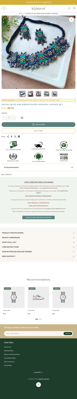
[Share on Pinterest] (19, 136)
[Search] (69, 8)
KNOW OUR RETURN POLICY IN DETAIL (38, 217)
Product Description (11, 167)
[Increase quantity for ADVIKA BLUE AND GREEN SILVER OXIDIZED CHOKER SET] (14, 118)
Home (20, 13)
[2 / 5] (30, 94)
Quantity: (4, 113)
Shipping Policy (8, 351)
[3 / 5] (38, 94)
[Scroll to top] (38, 384)
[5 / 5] (54, 94)
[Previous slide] (9, 2)
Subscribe (68, 333)
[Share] (8, 136)
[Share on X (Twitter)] (15, 136)
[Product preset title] (14, 297)
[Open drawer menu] (4, 8)
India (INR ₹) (37, 372)
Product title (6, 310)
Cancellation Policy (10, 358)
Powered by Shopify (43, 379)
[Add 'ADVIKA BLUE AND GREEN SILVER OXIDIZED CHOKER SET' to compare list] (22, 117)
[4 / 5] (46, 94)
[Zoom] (71, 19)
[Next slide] (67, 2)
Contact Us (7, 347)
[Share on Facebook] (11, 136)
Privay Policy (8, 365)
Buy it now (38, 131)
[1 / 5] (22, 94)
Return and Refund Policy (12, 354)
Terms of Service (9, 362)
